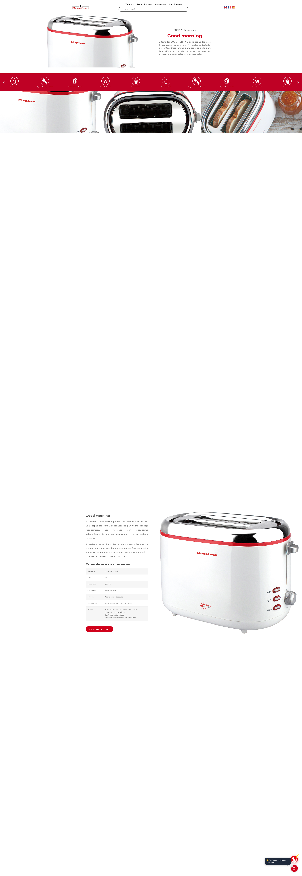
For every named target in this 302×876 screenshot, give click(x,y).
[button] (130, 4)
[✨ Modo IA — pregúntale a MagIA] (294, 859)
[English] (225, 7)
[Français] (229, 7)
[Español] (233, 7)
